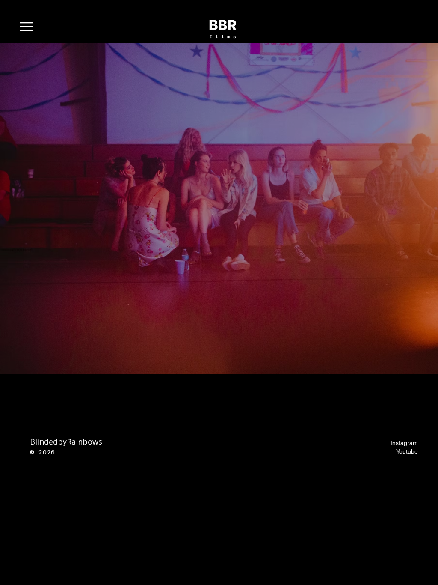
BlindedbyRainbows (66, 441)
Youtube (407, 451)
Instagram (404, 442)
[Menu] (31, 26)
